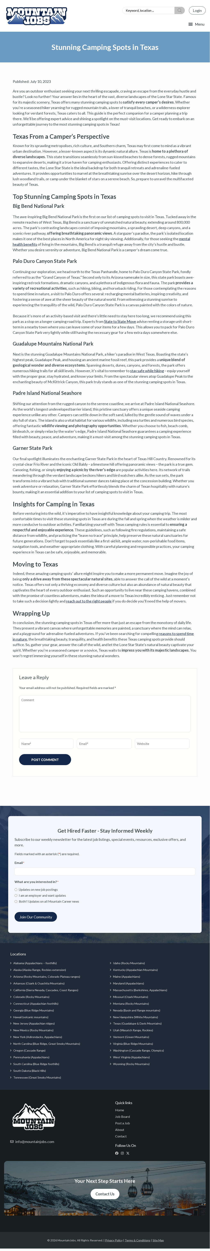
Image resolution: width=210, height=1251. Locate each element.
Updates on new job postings (38, 889)
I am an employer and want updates (42, 895)
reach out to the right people (89, 601)
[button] (196, 24)
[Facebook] (117, 1153)
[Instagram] (123, 1153)
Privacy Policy (114, 1240)
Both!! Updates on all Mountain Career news (49, 901)
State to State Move (120, 321)
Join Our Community (35, 917)
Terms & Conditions (137, 1240)
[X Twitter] (128, 1153)
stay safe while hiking (147, 370)
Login (197, 10)
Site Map (158, 1240)
